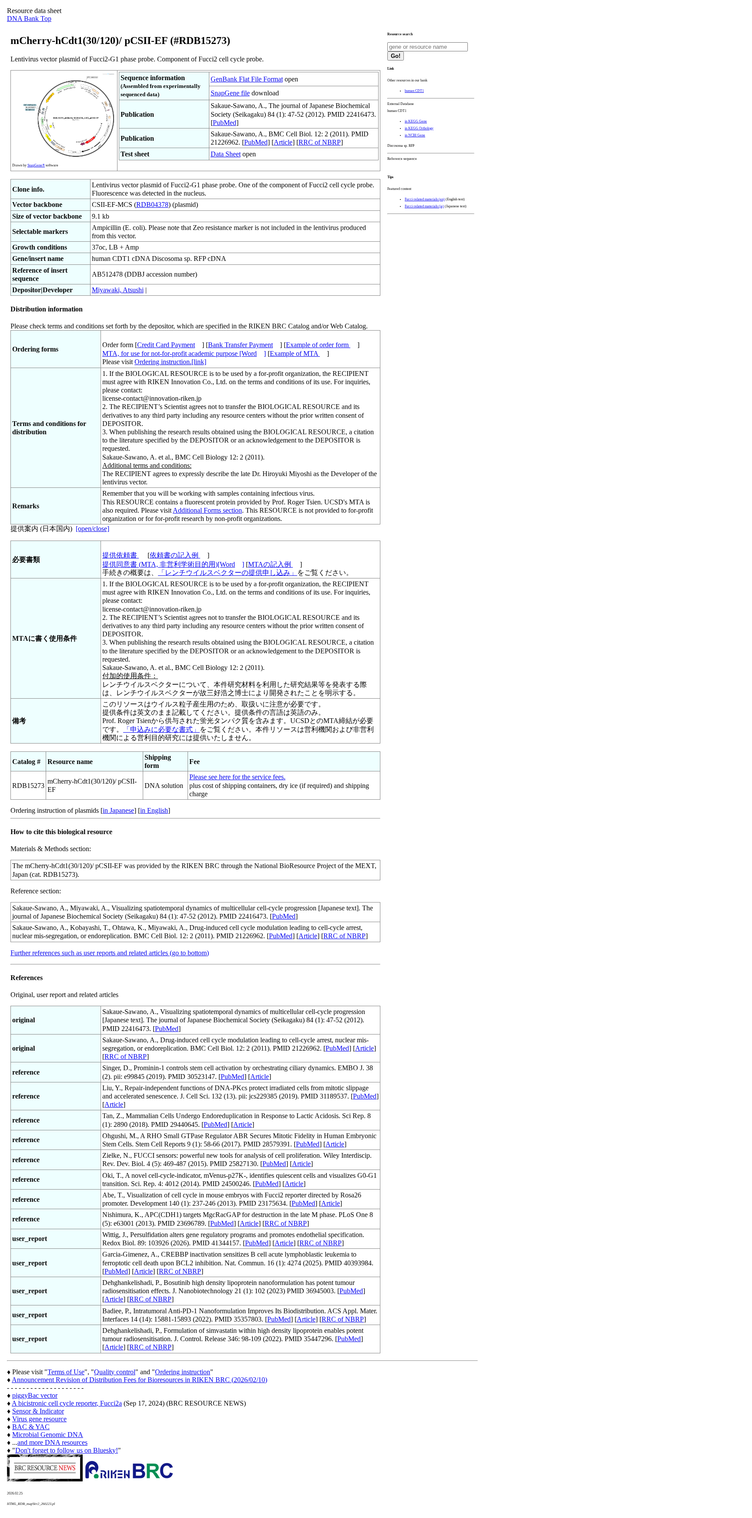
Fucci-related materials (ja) (424, 206)
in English (154, 810)
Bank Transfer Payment (240, 344)
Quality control (114, 1372)
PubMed (224, 122)
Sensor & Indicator (38, 1411)
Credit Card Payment (166, 344)
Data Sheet (226, 154)
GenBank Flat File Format (247, 79)
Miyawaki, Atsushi (118, 290)
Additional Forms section (207, 510)
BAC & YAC (31, 1426)
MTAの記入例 (270, 564)
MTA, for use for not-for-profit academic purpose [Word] (184, 353)
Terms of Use (65, 1372)
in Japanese (118, 810)
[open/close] (92, 528)
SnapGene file (230, 93)
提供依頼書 (120, 555)
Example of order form (318, 344)
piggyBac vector (34, 1395)
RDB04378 (152, 204)
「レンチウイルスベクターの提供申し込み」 (227, 572)
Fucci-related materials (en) (425, 199)
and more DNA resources (52, 1442)
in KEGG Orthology (419, 128)
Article (283, 142)
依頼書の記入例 (175, 555)
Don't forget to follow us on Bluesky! (66, 1450)
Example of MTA (295, 353)
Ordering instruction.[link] (170, 361)
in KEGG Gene (416, 121)
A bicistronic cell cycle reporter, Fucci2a (67, 1403)
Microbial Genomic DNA (47, 1434)
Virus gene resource (39, 1419)
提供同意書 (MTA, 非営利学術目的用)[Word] (173, 564)
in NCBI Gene (415, 135)
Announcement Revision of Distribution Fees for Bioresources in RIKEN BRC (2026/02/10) (139, 1379)
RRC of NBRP (320, 142)
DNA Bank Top (29, 18)
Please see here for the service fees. (237, 777)
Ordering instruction (182, 1372)
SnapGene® (36, 165)
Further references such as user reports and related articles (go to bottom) (109, 953)
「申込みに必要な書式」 (161, 729)
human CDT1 (414, 91)
